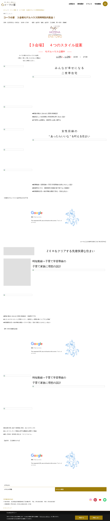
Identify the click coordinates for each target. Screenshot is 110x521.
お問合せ (72, 4)
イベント (89, 4)
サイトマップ (8, 508)
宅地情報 (98, 4)
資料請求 (80, 4)
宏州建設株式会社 (8, 499)
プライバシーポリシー (45, 516)
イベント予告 (8, 489)
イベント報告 (60, 489)
